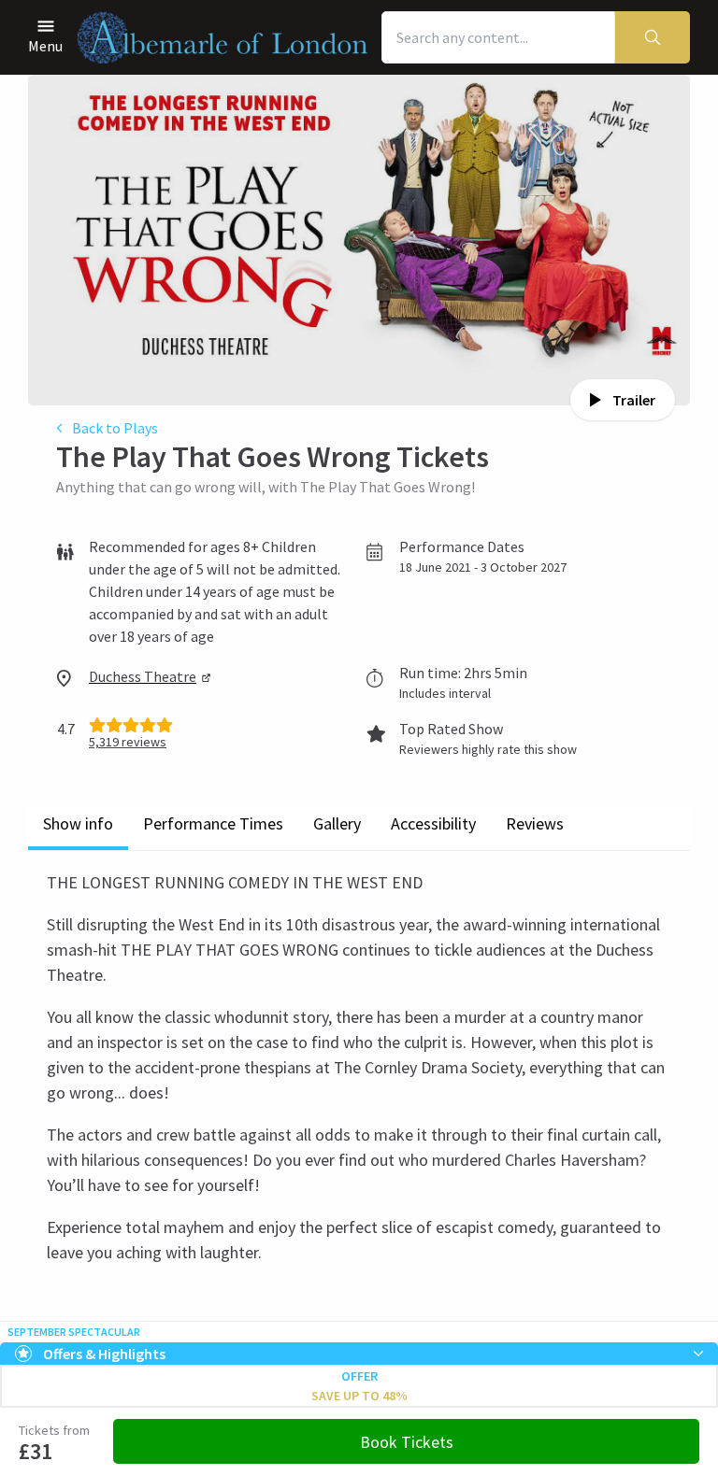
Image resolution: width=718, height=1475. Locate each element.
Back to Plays (115, 427)
